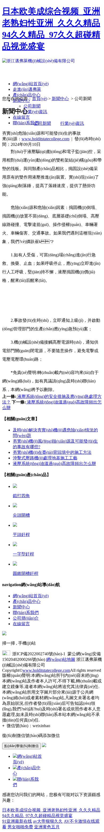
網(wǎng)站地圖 (60, 659)
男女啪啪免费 (20, 827)
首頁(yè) (39, 98)
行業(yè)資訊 (35, 111)
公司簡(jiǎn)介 (26, 618)
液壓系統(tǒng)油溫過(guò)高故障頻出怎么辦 (54, 463)
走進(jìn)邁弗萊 (27, 89)
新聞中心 (60, 98)
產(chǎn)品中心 (27, 95)
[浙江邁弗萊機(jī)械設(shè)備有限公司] (38, 61)
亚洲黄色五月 (47, 827)
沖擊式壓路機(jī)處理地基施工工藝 (45, 458)
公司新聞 (32, 106)
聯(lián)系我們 (26, 123)
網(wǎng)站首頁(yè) (31, 83)
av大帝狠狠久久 (48, 821)
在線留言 (21, 117)
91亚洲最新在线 (17, 821)
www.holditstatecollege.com (45, 139)
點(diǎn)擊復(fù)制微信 (21, 746)
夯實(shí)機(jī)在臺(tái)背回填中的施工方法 (52, 452)
